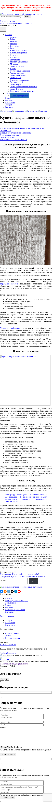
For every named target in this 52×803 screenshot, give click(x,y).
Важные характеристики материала (15, 133)
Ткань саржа (15, 78)
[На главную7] (21, 587)
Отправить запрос (8, 21)
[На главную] (21, 14)
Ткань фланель (16, 89)
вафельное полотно (9, 284)
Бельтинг (14, 41)
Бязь (12, 48)
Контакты (9, 107)
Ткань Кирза (15, 84)
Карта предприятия (19, 96)
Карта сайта (10, 625)
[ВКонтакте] (1, 591)
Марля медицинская (19, 62)
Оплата (8, 98)
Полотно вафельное (10, 328)
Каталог (8, 35)
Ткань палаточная (17, 75)
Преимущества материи (10, 135)
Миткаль (14, 64)
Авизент (13, 37)
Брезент (13, 44)
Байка (12, 39)
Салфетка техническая (19, 80)
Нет (7, 679)
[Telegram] (8, 591)
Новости (8, 598)
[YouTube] (19, 591)
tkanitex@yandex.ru (24, 23)
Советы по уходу (7, 137)
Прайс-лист (10, 102)
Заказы (8, 636)
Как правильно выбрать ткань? (13, 140)
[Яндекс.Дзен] (12, 591)
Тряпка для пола (17, 73)
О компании (10, 603)
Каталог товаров (7, 616)
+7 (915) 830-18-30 (8, 23)
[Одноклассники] (5, 591)
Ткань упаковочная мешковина (23, 87)
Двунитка (14, 55)
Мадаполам (15, 59)
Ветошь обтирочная (18, 53)
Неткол (13, 69)
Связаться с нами (12, 638)
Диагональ (14, 57)
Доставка (9, 100)
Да (2, 679)
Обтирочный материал (20, 71)
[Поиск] (33, 581)
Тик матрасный (16, 82)
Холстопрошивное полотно (22, 91)
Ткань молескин (17, 66)
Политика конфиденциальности (14, 664)
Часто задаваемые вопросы (16, 600)
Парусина (14, 46)
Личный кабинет (12, 633)
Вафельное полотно (18, 50)
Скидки (8, 105)
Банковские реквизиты (15, 610)
